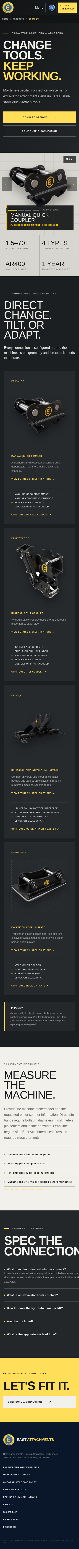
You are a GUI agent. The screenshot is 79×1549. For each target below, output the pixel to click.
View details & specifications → (32, 479)
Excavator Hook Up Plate (28, 927)
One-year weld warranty (20, 1482)
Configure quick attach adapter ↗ (35, 829)
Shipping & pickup (14, 1490)
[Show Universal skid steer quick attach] (28, 210)
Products (18, 19)
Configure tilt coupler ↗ (28, 672)
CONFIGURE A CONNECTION (29, 1402)
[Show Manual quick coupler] (12, 210)
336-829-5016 (10, 1512)
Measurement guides (16, 1475)
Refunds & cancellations (20, 1497)
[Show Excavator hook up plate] (36, 210)
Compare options (39, 117)
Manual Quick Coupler (26, 456)
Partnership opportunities (21, 1467)
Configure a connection (39, 131)
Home (5, 19)
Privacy (8, 1505)
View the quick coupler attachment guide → (28, 1190)
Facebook (9, 1527)
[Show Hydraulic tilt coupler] (21, 210)
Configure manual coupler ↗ (31, 515)
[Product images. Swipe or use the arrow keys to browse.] (39, 185)
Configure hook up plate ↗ (29, 986)
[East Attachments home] (8, 7)
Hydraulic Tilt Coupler (27, 613)
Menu (39, 7)
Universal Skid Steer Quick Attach (35, 770)
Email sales (11, 1520)
